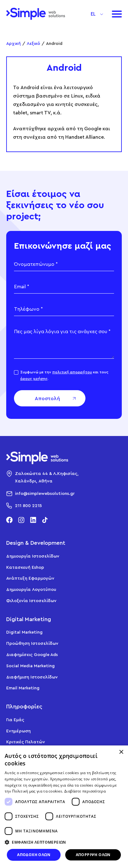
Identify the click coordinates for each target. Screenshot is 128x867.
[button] (97, 13)
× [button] (121, 752)
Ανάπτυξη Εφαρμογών (30, 578)
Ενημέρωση (18, 730)
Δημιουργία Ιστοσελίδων (32, 555)
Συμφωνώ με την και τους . (64, 375)
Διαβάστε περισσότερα (85, 791)
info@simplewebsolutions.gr (45, 493)
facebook (9, 520)
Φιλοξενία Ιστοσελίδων (31, 600)
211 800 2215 (28, 505)
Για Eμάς (15, 719)
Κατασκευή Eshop (25, 567)
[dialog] (64, 806)
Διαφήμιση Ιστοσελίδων (32, 676)
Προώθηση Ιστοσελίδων (32, 643)
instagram (21, 520)
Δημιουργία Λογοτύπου (31, 589)
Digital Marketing (24, 632)
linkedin (33, 520)
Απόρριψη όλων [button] (93, 854)
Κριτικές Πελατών (25, 741)
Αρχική (13, 43)
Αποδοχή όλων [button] (33, 854)
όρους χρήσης (34, 378)
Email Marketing (22, 687)
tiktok (45, 520)
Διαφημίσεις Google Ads (32, 654)
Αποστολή (47, 398)
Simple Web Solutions (35, 14)
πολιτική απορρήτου (72, 372)
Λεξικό (33, 43)
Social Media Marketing (30, 665)
